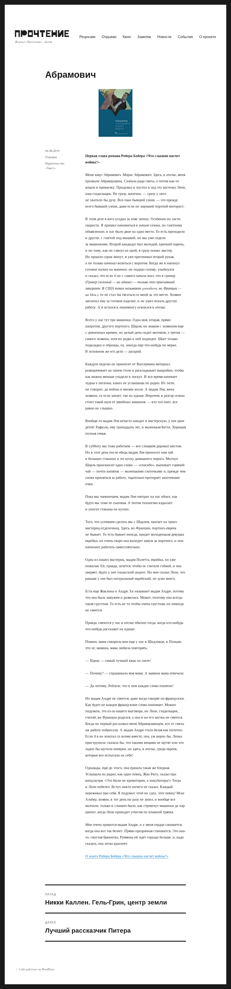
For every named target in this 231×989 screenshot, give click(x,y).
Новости (164, 36)
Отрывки (109, 36)
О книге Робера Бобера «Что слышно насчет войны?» (126, 856)
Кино (127, 36)
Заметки (144, 36)
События (185, 36)
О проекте (207, 36)
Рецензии (87, 36)
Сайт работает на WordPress (36, 969)
